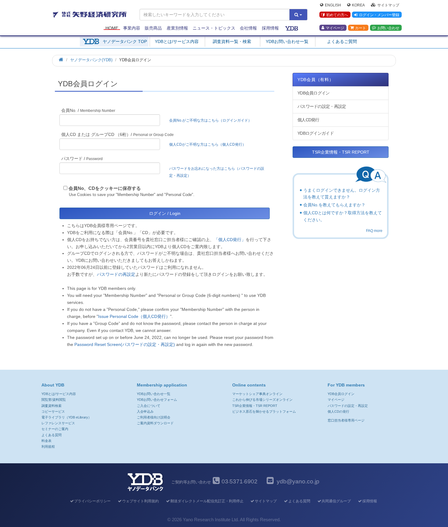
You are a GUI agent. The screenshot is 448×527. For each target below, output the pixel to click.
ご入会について (148, 406)
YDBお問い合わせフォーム (157, 399)
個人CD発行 (308, 119)
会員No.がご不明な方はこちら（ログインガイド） (212, 120)
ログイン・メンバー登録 (379, 15)
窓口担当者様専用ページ (346, 420)
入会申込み (145, 411)
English (333, 5)
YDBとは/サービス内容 (177, 41)
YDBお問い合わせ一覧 (287, 41)
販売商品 (153, 28)
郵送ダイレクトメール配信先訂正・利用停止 (206, 501)
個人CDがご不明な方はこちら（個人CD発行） (207, 144)
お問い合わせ (388, 28)
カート (360, 28)
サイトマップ (388, 5)
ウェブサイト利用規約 (140, 501)
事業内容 (131, 28)
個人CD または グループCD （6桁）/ (117, 134)
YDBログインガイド (315, 133)
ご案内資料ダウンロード (155, 423)
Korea (358, 5)
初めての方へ (337, 15)
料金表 (46, 441)
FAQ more (374, 231)
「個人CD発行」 (230, 239)
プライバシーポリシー (92, 501)
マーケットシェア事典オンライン (257, 394)
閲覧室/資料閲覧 (53, 399)
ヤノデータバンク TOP (125, 41)
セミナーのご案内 (54, 429)
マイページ (335, 28)
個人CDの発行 (338, 411)
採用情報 (270, 28)
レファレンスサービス (58, 423)
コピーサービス (53, 411)
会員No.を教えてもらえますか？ (334, 204)
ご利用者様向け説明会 (153, 417)
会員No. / (88, 110)
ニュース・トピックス (214, 28)
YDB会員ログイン (313, 93)
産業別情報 (177, 28)
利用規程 (48, 446)
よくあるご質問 (342, 41)
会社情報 (248, 28)
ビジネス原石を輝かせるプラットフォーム (264, 411)
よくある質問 (51, 435)
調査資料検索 (51, 406)
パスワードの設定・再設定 (321, 106)
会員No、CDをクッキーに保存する (105, 188)
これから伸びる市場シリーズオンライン (262, 399)
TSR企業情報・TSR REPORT (340, 152)
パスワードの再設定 (116, 274)
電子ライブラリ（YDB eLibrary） (66, 417)
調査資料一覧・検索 (232, 41)
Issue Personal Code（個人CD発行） (134, 316)
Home (111, 28)
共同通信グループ (336, 501)
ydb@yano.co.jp (298, 481)
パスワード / (82, 158)
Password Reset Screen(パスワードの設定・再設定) (124, 344)
